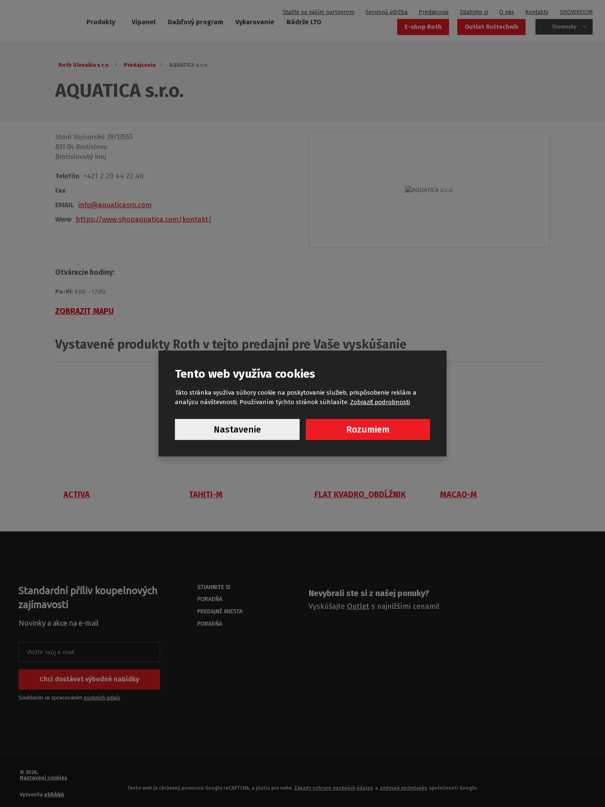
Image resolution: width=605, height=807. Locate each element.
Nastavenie (237, 429)
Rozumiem (368, 429)
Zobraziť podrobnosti (380, 402)
